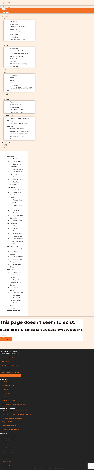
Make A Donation (15, 102)
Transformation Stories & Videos (19, 32)
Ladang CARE (14, 48)
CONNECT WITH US (13, 311)
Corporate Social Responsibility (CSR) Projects (16, 241)
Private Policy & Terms (16, 112)
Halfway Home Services (17, 56)
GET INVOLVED (12, 223)
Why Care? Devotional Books (18, 134)
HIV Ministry (13, 58)
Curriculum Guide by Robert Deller (20, 131)
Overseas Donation (15, 104)
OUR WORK (11, 187)
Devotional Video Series (17, 136)
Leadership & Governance (17, 26)
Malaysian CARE (5, 3)
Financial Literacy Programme (19, 53)
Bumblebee (13, 61)
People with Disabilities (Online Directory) (15, 282)
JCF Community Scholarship (18, 64)
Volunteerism (13, 75)
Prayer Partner (14, 83)
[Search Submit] (2, 339)
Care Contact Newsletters (17, 39)
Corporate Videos (15, 29)
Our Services (14, 24)
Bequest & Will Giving (16, 109)
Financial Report (14, 37)
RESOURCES (9, 116)
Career (12, 80)
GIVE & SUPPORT (13, 246)
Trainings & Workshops (17, 128)
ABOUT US (10, 156)
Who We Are (13, 21)
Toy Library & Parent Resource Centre (21, 51)
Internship (13, 77)
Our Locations (14, 34)
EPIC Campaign (14, 107)
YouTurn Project (14, 66)
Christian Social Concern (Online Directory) (16, 274)
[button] (15, 156)
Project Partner (14, 85)
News (11, 139)
